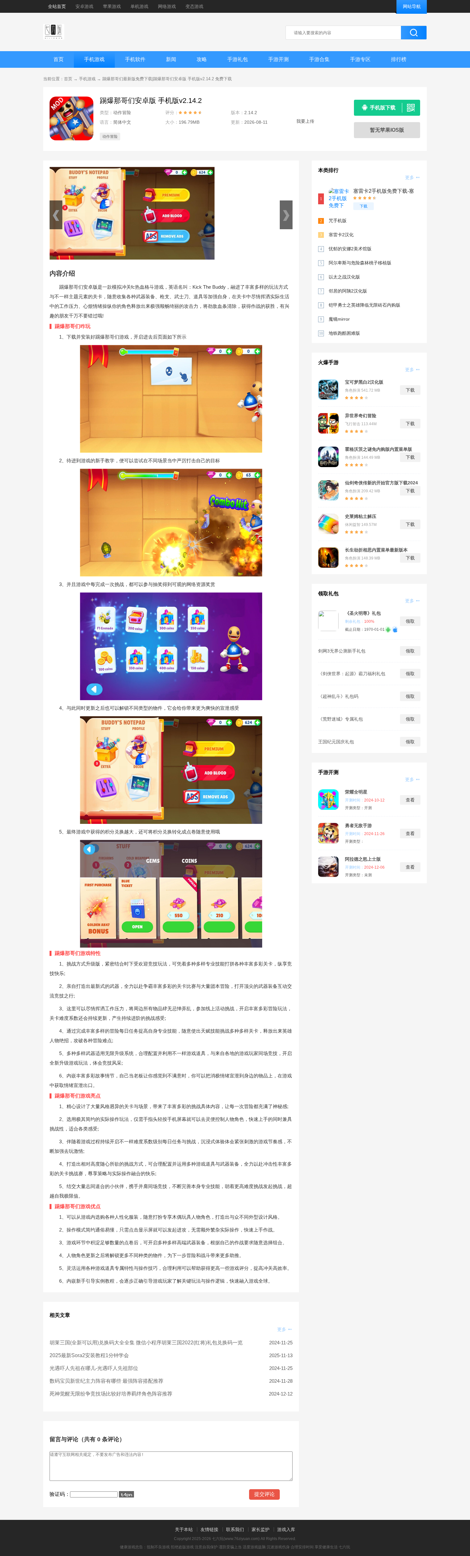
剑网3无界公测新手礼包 (341, 650)
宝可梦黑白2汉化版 (364, 382)
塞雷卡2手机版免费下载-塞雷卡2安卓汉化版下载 (383, 191)
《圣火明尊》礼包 (363, 613)
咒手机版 (338, 220)
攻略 (202, 59)
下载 (363, 206)
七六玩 (344, 1547)
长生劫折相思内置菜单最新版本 (376, 549)
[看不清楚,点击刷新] (126, 1494)
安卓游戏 (84, 6)
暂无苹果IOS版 (387, 130)
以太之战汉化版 (344, 276)
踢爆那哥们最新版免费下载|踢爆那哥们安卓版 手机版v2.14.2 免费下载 (167, 78)
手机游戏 (94, 59)
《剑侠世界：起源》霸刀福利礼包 (351, 673)
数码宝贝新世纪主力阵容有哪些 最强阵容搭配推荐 (106, 1381)
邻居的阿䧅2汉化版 (348, 290)
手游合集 (319, 59)
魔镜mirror (339, 319)
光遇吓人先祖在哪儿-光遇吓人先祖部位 (94, 1368)
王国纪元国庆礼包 (336, 741)
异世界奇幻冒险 (360, 415)
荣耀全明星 (356, 791)
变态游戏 (194, 6)
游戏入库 (286, 1529)
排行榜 (398, 59)
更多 (282, 1329)
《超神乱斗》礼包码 (338, 696)
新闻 (171, 59)
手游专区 (360, 59)
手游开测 (278, 59)
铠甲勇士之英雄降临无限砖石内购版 (364, 305)
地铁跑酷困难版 (344, 333)
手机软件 (135, 59)
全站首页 (57, 6)
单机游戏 (139, 6)
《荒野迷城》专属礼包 (340, 719)
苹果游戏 (112, 6)
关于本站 (184, 1529)
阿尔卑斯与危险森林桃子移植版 (360, 262)
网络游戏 (167, 6)
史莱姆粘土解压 (360, 516)
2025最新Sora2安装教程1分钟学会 (89, 1355)
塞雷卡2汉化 (341, 234)
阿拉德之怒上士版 (363, 859)
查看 (410, 799)
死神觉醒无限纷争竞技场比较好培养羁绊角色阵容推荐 (111, 1393)
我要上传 (305, 121)
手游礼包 (237, 59)
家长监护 (261, 1529)
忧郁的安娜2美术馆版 (350, 248)
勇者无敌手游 (358, 825)
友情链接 (209, 1529)
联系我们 (235, 1529)
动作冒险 (110, 136)
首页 (58, 59)
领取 (410, 621)
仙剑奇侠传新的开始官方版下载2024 (381, 482)
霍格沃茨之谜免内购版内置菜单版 (378, 449)
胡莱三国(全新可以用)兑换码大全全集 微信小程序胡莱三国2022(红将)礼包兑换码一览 (146, 1342)
